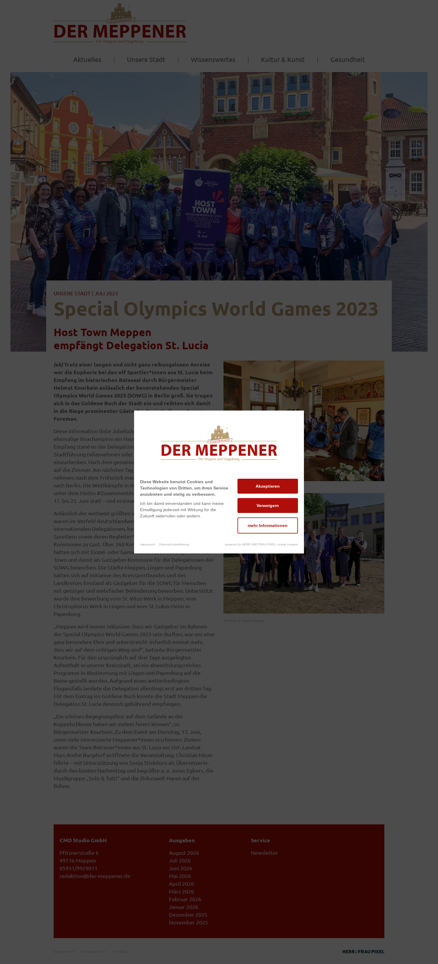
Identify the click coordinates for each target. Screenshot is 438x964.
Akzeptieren (268, 486)
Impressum (147, 544)
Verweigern (268, 505)
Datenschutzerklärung (174, 544)
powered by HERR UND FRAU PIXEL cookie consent (261, 544)
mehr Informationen (268, 525)
